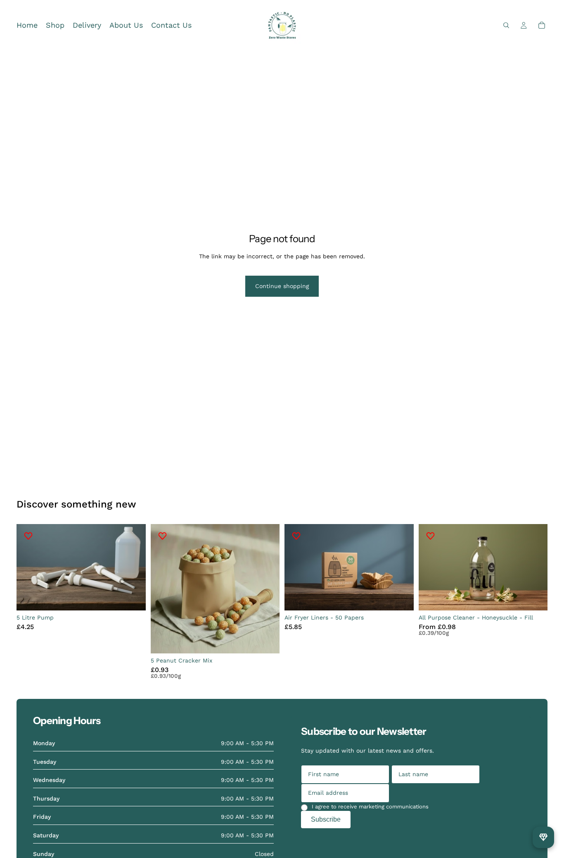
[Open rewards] (543, 837)
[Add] (133, 597)
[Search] (506, 25)
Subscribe (326, 819)
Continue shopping (282, 286)
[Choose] (534, 597)
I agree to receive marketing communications (370, 806)
